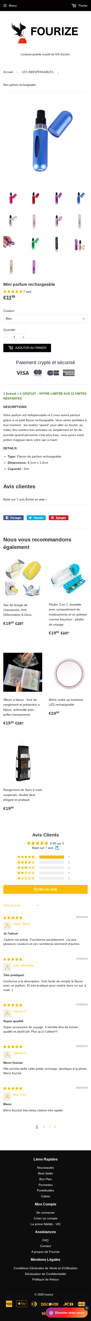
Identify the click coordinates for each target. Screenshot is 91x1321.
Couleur (8, 311)
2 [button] (44, 1126)
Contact (45, 1246)
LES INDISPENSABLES (37, 72)
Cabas (45, 1196)
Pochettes (46, 1185)
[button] (13, 291)
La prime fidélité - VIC (45, 1224)
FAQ (45, 1240)
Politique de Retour (45, 1279)
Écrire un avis (35, 499)
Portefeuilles (45, 1190)
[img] (12, 917)
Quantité (9, 330)
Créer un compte (45, 1218)
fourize (49, 1294)
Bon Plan (45, 1179)
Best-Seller (45, 1173)
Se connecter (45, 1212)
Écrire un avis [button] (45, 889)
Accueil (8, 72)
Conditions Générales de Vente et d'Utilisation (46, 1268)
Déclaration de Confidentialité (45, 1274)
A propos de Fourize (45, 1251)
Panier (83, 5)
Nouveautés (45, 1167)
